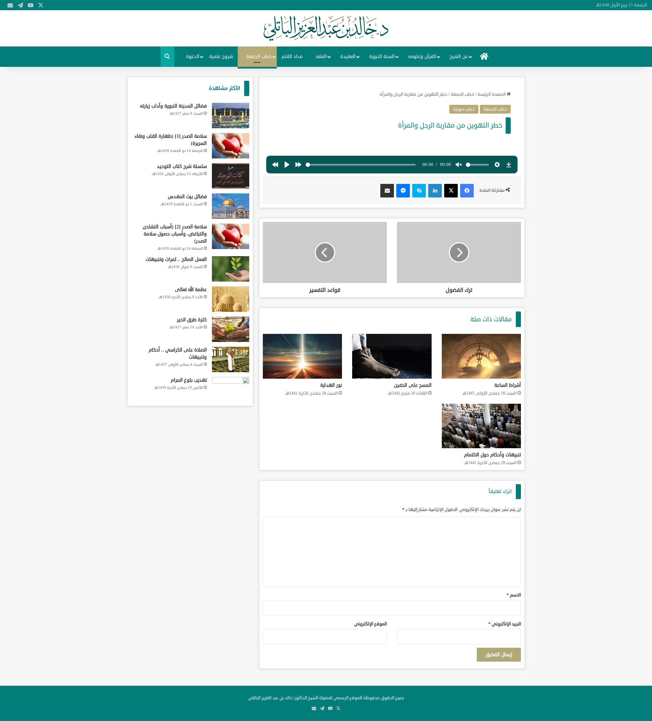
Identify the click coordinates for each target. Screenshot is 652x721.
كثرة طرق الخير (192, 320)
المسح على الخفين (413, 385)
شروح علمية (221, 56)
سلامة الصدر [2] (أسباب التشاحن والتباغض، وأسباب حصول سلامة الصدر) (175, 234)
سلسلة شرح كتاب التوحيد (182, 166)
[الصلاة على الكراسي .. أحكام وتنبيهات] (230, 359)
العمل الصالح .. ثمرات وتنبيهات (176, 259)
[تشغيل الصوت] (458, 164)
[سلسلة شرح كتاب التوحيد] (230, 176)
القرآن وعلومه (422, 56)
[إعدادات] (497, 164)
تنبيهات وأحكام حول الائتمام (492, 455)
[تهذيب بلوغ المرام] (230, 389)
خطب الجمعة (259, 56)
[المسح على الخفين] (391, 356)
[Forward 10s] (298, 164)
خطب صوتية (464, 109)
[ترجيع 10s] (275, 164)
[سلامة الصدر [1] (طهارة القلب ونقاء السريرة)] (230, 145)
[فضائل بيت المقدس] (230, 206)
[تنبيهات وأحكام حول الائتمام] (481, 426)
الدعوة (192, 56)
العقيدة (348, 56)
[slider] (361, 165)
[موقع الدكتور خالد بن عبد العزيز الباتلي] (326, 28)
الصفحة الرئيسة (492, 94)
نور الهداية (331, 385)
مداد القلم (292, 56)
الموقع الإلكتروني (370, 624)
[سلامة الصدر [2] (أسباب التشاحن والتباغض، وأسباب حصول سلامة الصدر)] (230, 236)
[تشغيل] (287, 164)
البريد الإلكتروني (504, 624)
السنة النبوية (382, 56)
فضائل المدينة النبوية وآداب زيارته (173, 106)
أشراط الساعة (507, 385)
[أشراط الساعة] (481, 356)
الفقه (321, 56)
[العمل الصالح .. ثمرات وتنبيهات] (230, 269)
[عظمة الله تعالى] (230, 299)
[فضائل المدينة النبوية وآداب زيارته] (230, 115)
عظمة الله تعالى (191, 289)
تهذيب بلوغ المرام (189, 380)
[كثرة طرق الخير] (230, 329)
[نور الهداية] (302, 356)
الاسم (514, 595)
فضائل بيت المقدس (187, 196)
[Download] (508, 164)
